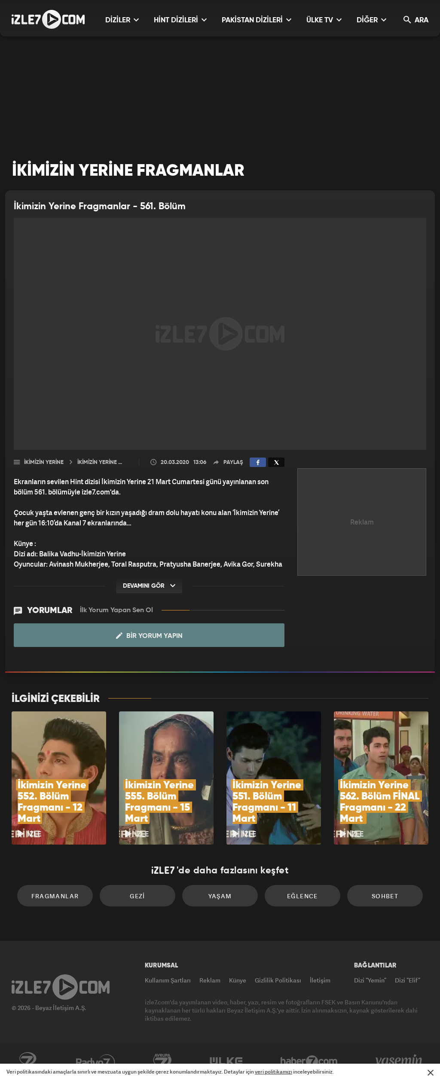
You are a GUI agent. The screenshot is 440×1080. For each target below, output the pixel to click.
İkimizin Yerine (44, 462)
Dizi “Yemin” (370, 980)
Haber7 (309, 1061)
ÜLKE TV (320, 20)
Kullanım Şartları (168, 980)
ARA (420, 20)
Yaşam (220, 896)
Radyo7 (95, 1061)
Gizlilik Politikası (278, 980)
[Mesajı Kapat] (431, 1073)
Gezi (137, 896)
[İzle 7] (48, 19)
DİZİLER (118, 20)
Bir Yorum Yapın (154, 636)
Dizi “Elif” (407, 980)
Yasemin (400, 1061)
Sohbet (385, 896)
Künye (237, 980)
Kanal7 (27, 1061)
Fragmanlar (55, 896)
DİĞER (368, 20)
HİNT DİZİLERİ (177, 20)
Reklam (209, 980)
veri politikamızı (273, 1071)
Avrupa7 (162, 1061)
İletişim (320, 980)
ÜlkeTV (226, 1061)
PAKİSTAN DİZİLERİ (253, 20)
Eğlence (302, 896)
